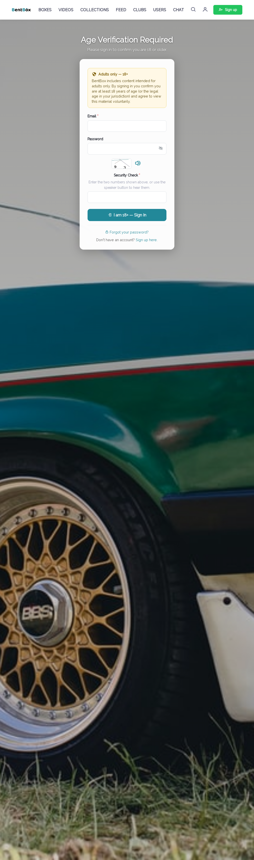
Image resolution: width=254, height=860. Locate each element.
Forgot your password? (129, 232)
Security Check (127, 175)
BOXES (45, 9)
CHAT (178, 9)
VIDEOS (66, 9)
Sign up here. (147, 240)
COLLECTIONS (94, 9)
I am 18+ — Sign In (130, 215)
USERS (159, 9)
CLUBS (139, 9)
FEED (121, 9)
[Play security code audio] (137, 163)
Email (93, 116)
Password (95, 139)
